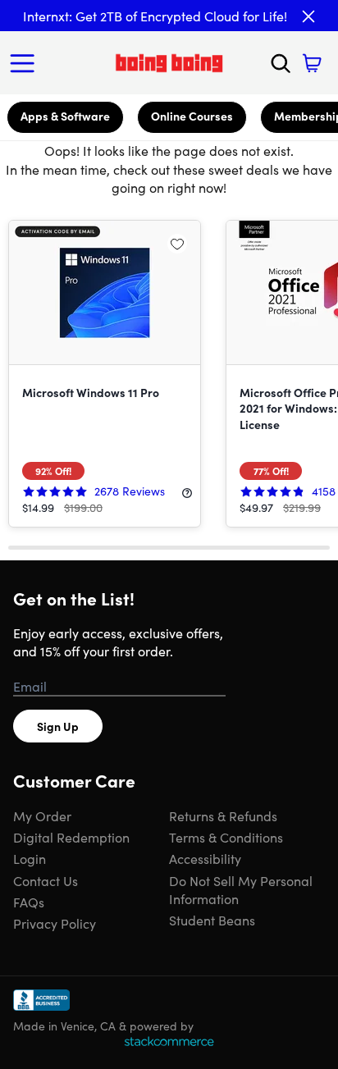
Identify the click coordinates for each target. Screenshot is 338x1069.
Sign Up (58, 726)
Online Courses (192, 115)
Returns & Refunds (223, 815)
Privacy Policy (54, 923)
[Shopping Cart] (311, 63)
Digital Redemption (71, 837)
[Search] (280, 63)
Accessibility (205, 858)
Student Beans (212, 920)
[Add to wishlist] (177, 244)
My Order (42, 815)
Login (29, 858)
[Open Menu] (26, 63)
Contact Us (45, 880)
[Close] (308, 16)
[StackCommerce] (169, 1041)
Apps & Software (65, 115)
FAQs (28, 902)
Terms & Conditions (226, 837)
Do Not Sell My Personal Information (241, 889)
